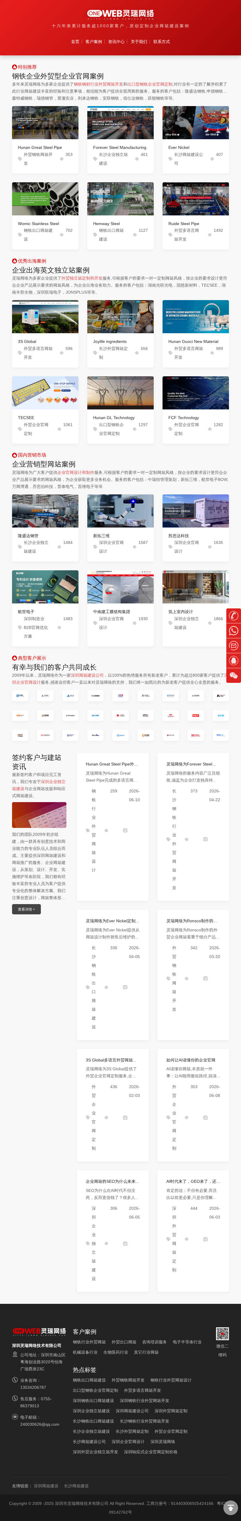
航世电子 (26, 612)
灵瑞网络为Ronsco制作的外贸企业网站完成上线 (191, 923)
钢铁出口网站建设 (89, 1380)
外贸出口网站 (124, 1342)
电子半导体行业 (187, 1342)
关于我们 (139, 42)
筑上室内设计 (180, 612)
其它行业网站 (146, 1352)
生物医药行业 (115, 1352)
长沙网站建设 (76, 1486)
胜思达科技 (178, 536)
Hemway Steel (106, 224)
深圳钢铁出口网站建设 (93, 1400)
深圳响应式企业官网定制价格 (151, 1452)
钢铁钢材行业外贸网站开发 (98, 84)
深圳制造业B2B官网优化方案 (36, 627)
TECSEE (26, 418)
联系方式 (161, 42)
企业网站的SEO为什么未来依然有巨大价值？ (113, 1183)
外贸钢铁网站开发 (128, 1380)
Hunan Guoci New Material (193, 341)
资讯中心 (116, 42)
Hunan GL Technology (114, 418)
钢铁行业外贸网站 (89, 1342)
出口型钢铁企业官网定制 (150, 84)
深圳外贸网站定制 (171, 1411)
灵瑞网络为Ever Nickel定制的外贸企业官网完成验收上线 (113, 923)
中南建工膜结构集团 (111, 612)
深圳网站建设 (46, 1486)
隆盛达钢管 (28, 536)
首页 (75, 42)
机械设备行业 (85, 1352)
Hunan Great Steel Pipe (40, 147)
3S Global (27, 341)
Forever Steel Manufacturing (119, 147)
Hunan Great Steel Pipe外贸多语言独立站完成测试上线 (112, 766)
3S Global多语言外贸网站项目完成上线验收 (111, 1062)
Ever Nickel (178, 147)
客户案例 (94, 42)
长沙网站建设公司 (89, 1442)
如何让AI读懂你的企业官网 (190, 1060)
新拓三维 (101, 536)
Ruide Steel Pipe (183, 224)
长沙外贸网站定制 (132, 1431)
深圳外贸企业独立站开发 (95, 1452)
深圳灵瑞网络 (162, 1442)
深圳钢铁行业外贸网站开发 (144, 1400)
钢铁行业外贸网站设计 (171, 1380)
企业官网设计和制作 (75, 472)
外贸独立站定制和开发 (82, 278)
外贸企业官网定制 (171, 1431)
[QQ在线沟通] (233, 660)
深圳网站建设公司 (87, 675)
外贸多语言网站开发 (142, 1390)
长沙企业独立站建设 (91, 1431)
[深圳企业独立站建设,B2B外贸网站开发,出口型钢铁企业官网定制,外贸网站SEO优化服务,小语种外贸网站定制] (120, 15)
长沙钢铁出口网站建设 (93, 1421)
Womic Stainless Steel (38, 224)
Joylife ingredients (110, 341)
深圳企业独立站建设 (94, 1243)
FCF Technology (183, 418)
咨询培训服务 (154, 1342)
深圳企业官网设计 (128, 1442)
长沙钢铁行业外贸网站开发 (144, 1421)
